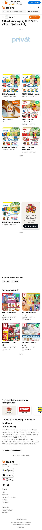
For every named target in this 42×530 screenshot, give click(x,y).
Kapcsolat (5, 495)
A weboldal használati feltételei (21, 524)
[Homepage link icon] (13, 455)
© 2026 (21, 519)
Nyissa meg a (34, 2)
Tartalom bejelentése (9, 497)
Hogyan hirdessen (7, 510)
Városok (4, 500)
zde (15, 437)
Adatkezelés (21, 527)
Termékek (5, 502)
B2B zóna (5, 512)
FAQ (3, 492)
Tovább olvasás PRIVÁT (12, 450)
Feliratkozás (35, 17)
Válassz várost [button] (35, 12)
